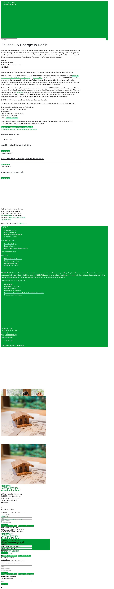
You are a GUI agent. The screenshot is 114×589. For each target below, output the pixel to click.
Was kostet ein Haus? (11, 265)
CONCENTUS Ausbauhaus (13, 259)
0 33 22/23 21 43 (9, 2)
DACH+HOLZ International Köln (16, 145)
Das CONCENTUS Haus (12, 286)
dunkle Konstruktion (10, 230)
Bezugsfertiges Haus (10, 263)
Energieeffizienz (9, 246)
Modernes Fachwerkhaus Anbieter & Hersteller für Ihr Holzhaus (24, 293)
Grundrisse (20, 92)
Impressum (20, 345)
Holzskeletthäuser (6, 215)
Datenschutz (11, 345)
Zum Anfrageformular (7, 530)
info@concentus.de (10, 4)
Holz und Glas (37, 78)
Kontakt (3, 345)
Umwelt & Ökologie (10, 244)
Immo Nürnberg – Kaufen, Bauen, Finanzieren (22, 158)
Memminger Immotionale (12, 172)
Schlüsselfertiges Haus (11, 261)
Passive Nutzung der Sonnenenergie (16, 248)
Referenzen (20, 223)
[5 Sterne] (21, 340)
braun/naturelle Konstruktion (13, 234)
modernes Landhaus (10, 237)
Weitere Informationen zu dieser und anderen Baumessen (19, 129)
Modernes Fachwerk (10, 288)
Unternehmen (8, 284)
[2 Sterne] (16, 340)
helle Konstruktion (10, 232)
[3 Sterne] (18, 340)
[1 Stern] (15, 340)
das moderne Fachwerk (8, 251)
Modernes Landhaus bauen (13, 295)
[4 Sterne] (19, 340)
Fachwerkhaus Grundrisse (12, 290)
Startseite (4, 281)
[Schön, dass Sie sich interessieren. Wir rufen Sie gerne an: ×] (57, 503)
